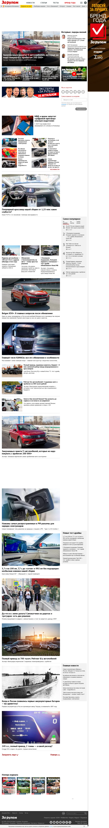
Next (58, 48)
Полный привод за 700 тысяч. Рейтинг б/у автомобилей (29, 658)
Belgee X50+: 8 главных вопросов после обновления (27, 313)
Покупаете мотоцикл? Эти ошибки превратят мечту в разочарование (73, 543)
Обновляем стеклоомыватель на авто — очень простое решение (29, 261)
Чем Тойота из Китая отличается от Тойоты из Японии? (73, 245)
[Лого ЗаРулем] (10, 2)
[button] (84, 826)
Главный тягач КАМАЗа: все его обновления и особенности (30, 357)
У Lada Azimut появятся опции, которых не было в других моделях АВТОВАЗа (54, 152)
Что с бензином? (52, 6)
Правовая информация (23, 823)
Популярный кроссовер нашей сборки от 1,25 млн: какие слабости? (29, 210)
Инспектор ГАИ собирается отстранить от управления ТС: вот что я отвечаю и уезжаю (75, 254)
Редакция (12, 823)
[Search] (85, 813)
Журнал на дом (26, 6)
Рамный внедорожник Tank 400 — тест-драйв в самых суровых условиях (73, 559)
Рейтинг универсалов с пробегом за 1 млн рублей (75, 273)
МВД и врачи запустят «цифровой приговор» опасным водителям (45, 118)
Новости (30, 3)
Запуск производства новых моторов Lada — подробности (23, 162)
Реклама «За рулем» (81, 821)
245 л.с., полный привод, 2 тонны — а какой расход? (27, 746)
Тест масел (76, 6)
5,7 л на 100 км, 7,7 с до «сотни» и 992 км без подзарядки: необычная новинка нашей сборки (30, 569)
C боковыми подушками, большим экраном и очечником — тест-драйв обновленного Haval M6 (50, 261)
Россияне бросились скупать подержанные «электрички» (24, 141)
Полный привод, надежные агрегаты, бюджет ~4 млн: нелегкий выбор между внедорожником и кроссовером (75, 264)
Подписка (84, 818)
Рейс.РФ (79, 823)
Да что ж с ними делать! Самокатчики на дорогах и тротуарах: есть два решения (27, 614)
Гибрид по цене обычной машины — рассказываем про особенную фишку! (74, 554)
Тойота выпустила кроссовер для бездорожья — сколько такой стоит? (73, 693)
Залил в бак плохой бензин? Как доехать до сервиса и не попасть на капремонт (40, 400)
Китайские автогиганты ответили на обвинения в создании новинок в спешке (24, 153)
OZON (58, 818)
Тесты (56, 3)
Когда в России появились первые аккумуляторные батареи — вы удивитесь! (31, 702)
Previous (4, 48)
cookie (50, 826)
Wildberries (64, 818)
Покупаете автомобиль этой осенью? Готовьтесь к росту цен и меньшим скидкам (54, 143)
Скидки (69, 6)
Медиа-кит (41, 823)
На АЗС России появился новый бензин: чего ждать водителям (75, 227)
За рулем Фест (6, 813)
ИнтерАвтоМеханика (12, 6)
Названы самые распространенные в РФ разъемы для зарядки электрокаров (28, 524)
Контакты (34, 823)
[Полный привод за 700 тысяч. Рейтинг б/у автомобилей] (11, 73)
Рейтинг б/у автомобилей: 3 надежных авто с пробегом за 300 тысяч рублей (41, 383)
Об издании (5, 823)
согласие (63, 104)
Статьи (44, 3)
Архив (85, 823)
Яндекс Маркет (74, 818)
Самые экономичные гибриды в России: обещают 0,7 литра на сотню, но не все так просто (54, 163)
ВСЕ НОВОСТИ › (55, 169)
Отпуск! (62, 6)
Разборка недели (39, 6)
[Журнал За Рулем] (9, 785)
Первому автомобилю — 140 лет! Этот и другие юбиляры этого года (11, 260)
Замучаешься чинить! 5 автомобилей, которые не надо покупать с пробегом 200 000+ (28, 452)
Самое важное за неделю (70, 96)
